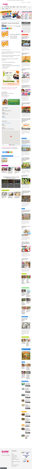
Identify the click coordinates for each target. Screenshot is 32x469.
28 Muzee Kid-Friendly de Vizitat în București (28, 302)
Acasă (2, 21)
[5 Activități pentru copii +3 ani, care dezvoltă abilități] (24, 340)
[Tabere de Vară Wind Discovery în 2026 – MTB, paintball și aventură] (26, 43)
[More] (11, 28)
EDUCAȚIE (3, 8)
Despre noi (13, 454)
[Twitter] (28, 2)
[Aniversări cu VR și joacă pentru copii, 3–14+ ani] (17, 169)
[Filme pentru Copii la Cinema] (4, 160)
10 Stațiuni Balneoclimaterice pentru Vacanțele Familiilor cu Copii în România (24, 294)
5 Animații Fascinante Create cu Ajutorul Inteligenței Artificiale (27, 384)
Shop (12, 463)
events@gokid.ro (8, 455)
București (18, 26)
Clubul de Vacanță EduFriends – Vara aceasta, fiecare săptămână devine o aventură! (26, 86)
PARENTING (7, 8)
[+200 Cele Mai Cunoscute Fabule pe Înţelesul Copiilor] (11, 194)
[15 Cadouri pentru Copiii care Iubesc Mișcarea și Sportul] (26, 216)
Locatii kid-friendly (5, 165)
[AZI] (5, 181)
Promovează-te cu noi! (14, 456)
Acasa (12, 453)
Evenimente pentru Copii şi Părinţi (7, 21)
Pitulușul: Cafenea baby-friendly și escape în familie (10, 172)
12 (24, 28)
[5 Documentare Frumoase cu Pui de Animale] (23, 414)
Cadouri (23, 219)
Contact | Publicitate (14, 455)
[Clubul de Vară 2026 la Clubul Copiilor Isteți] (26, 75)
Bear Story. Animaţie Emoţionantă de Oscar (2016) (27, 400)
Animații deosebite (25, 381)
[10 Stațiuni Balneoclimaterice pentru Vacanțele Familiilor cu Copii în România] (24, 290)
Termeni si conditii (14, 466)
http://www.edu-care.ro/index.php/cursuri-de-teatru (8, 88)
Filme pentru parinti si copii (27, 416)
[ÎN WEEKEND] (11, 181)
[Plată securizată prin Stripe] (26, 460)
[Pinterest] (26, 2)
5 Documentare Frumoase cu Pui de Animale (27, 414)
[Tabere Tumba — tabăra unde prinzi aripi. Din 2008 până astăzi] (26, 109)
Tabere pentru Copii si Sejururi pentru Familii (25, 45)
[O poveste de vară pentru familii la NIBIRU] (4, 169)
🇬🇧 (9, 8)
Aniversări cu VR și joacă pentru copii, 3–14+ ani (17, 172)
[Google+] (21, 2)
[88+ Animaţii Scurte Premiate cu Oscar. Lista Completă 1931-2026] (23, 395)
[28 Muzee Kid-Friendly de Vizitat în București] (28, 299)
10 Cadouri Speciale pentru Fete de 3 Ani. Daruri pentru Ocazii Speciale (28, 368)
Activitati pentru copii (5, 190)
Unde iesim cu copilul (25, 287)
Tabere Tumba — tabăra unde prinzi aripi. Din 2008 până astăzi (26, 103)
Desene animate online (27, 385)
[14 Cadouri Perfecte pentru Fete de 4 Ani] (24, 365)
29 (28, 31)
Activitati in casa (27, 426)
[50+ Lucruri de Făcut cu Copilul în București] (26, 181)
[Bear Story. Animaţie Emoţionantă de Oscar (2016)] (23, 400)
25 (23, 31)
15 (28, 28)
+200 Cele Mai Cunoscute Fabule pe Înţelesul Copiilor (10, 197)
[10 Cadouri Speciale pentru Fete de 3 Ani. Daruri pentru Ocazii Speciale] (28, 365)
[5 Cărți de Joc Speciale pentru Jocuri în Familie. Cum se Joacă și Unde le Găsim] (26, 249)
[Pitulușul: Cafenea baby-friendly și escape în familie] (11, 169)
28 (27, 31)
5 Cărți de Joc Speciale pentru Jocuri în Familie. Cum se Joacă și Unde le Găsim (26, 243)
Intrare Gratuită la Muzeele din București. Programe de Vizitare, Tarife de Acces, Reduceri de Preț (28, 295)
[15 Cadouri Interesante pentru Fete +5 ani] (26, 264)
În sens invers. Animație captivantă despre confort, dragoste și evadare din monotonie (27, 389)
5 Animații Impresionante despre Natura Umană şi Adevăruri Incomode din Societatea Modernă (27, 406)
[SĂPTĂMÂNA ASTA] (17, 181)
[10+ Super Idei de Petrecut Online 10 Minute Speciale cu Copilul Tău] (23, 436)
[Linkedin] (24, 2)
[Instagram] (22, 2)
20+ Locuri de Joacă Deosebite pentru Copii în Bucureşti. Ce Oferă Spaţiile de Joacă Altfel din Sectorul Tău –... (24, 312)
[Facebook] (20, 2)
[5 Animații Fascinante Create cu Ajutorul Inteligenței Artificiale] (23, 384)
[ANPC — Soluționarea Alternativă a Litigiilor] (26, 452)
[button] (29, 8)
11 (23, 28)
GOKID (22, 70)
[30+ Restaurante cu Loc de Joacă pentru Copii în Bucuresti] (28, 307)
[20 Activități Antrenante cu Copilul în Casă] (23, 425)
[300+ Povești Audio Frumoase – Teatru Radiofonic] (4, 194)
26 (24, 31)
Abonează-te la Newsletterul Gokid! (7, 147)
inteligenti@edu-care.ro (10, 87)
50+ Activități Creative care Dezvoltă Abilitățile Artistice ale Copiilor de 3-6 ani (28, 344)
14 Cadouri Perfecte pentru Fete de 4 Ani (23, 368)
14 (27, 28)
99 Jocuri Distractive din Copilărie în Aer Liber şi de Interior (17, 197)
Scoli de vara (23, 77)
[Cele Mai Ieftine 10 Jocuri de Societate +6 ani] (26, 232)
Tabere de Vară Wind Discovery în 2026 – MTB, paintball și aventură (25, 37)
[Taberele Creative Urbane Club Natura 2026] (26, 59)
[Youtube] (29, 2)
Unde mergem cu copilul (24, 201)
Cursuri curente (13, 21)
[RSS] (27, 2)
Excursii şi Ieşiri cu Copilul (24, 150)
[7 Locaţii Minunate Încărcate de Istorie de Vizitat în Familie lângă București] (24, 299)
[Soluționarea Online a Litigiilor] (26, 456)
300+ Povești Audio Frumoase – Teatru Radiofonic (4, 197)
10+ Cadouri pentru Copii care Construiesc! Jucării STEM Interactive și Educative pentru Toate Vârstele (28, 376)
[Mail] (25, 2)
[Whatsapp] (9, 28)
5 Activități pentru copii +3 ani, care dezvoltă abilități (24, 343)
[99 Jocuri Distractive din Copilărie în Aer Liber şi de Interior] (17, 194)
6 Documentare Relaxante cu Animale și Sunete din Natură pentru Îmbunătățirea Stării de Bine (27, 420)
